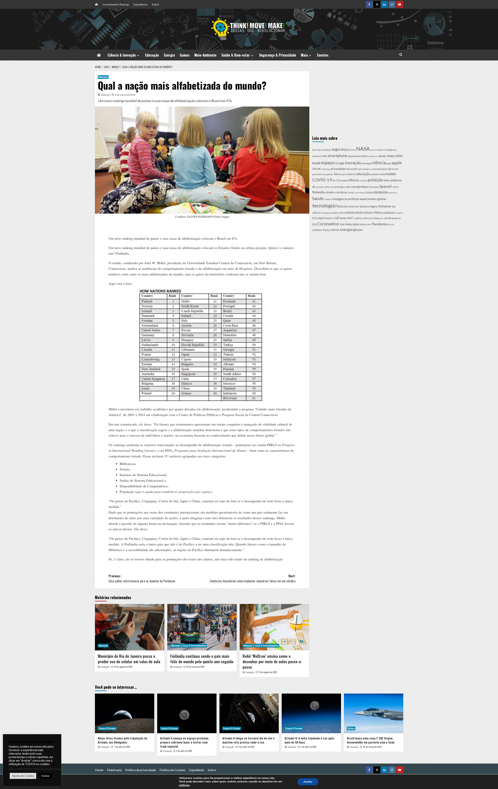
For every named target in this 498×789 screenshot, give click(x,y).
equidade (326, 149)
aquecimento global (372, 198)
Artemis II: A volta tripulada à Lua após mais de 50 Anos (309, 740)
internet (354, 206)
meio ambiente (392, 180)
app (389, 163)
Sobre (155, 4)
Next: (252, 578)
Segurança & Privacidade (277, 55)
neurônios (360, 192)
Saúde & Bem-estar (235, 55)
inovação (353, 162)
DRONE (316, 169)
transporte (327, 174)
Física (339, 206)
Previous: (142, 578)
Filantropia (114, 770)
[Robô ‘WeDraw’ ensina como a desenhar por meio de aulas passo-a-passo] (274, 627)
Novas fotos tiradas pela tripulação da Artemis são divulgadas (122, 740)
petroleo (316, 174)
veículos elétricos (324, 186)
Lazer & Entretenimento (194, 645)
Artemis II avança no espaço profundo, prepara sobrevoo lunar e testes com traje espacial (184, 742)
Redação (105, 94)
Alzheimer (384, 206)
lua (393, 206)
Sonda (351, 192)
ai (313, 186)
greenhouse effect (358, 156)
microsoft (351, 168)
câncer (316, 212)
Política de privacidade (140, 770)
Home (99, 770)
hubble (391, 174)
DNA (324, 156)
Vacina (326, 230)
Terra (337, 174)
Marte (354, 180)
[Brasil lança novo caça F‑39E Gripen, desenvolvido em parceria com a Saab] (373, 713)
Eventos (322, 55)
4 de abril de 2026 (246, 746)
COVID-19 (322, 179)
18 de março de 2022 (195, 666)
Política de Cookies (172, 770)
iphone (357, 230)
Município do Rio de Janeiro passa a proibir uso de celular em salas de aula (129, 658)
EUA (314, 218)
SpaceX (385, 186)
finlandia (318, 192)
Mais (304, 55)
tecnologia (323, 205)
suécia (358, 218)
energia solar (342, 186)
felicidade (373, 186)
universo (373, 156)
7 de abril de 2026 (122, 746)
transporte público (330, 212)
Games (184, 55)
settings (184, 785)
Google (340, 163)
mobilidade (388, 212)
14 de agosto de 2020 (268, 672)
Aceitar (307, 782)
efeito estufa (363, 212)
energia (346, 229)
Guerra (399, 212)
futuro (363, 224)
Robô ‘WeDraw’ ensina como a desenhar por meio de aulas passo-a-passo (272, 661)
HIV (369, 224)
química (392, 192)
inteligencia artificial (345, 198)
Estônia (369, 192)
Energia (169, 55)
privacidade (338, 168)
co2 (336, 218)
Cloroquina (342, 180)
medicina (317, 230)
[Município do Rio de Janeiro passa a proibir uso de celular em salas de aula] (129, 627)
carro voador (377, 149)
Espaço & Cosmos (107, 728)
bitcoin (352, 149)
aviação (363, 180)
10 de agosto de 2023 (123, 666)
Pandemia (379, 224)
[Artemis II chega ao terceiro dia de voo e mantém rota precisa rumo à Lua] (249, 713)
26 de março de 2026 (372, 746)
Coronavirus (328, 223)
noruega (366, 163)
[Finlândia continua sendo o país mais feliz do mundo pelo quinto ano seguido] (202, 627)
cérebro (330, 192)
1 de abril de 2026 (309, 746)
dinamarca (394, 218)
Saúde (318, 198)
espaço (327, 162)
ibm (346, 206)
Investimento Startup (116, 4)
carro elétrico (348, 174)
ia (389, 168)
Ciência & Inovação (122, 55)
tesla (343, 218)
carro (395, 186)
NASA (363, 148)
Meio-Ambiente (205, 55)
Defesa (351, 728)
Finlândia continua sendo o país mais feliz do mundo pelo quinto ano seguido (201, 658)
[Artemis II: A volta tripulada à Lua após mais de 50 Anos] (311, 713)
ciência (379, 162)
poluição (375, 179)
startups (326, 169)
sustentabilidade (379, 169)
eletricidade (364, 169)
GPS (396, 169)
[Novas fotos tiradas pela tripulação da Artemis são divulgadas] (124, 713)
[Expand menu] (138, 55)
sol (386, 218)
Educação (152, 55)
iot (341, 212)
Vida (342, 224)
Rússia (390, 224)
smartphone (337, 155)
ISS (392, 169)
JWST (350, 218)
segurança (340, 149)
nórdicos (341, 192)
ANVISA (335, 230)
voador (328, 198)
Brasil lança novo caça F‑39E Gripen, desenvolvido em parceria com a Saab (371, 740)
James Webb (386, 156)
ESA (314, 224)
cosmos (349, 212)
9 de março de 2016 (125, 94)
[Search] (400, 54)
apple (397, 162)
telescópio (352, 224)
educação (363, 174)
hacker (329, 218)
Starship (316, 149)
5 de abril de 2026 (184, 750)
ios (334, 180)
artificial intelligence (372, 218)
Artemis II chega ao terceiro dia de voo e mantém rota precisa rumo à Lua (248, 740)
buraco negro (368, 206)
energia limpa (359, 186)
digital (321, 218)
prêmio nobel (378, 174)
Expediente (140, 4)
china (377, 212)
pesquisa (381, 192)
